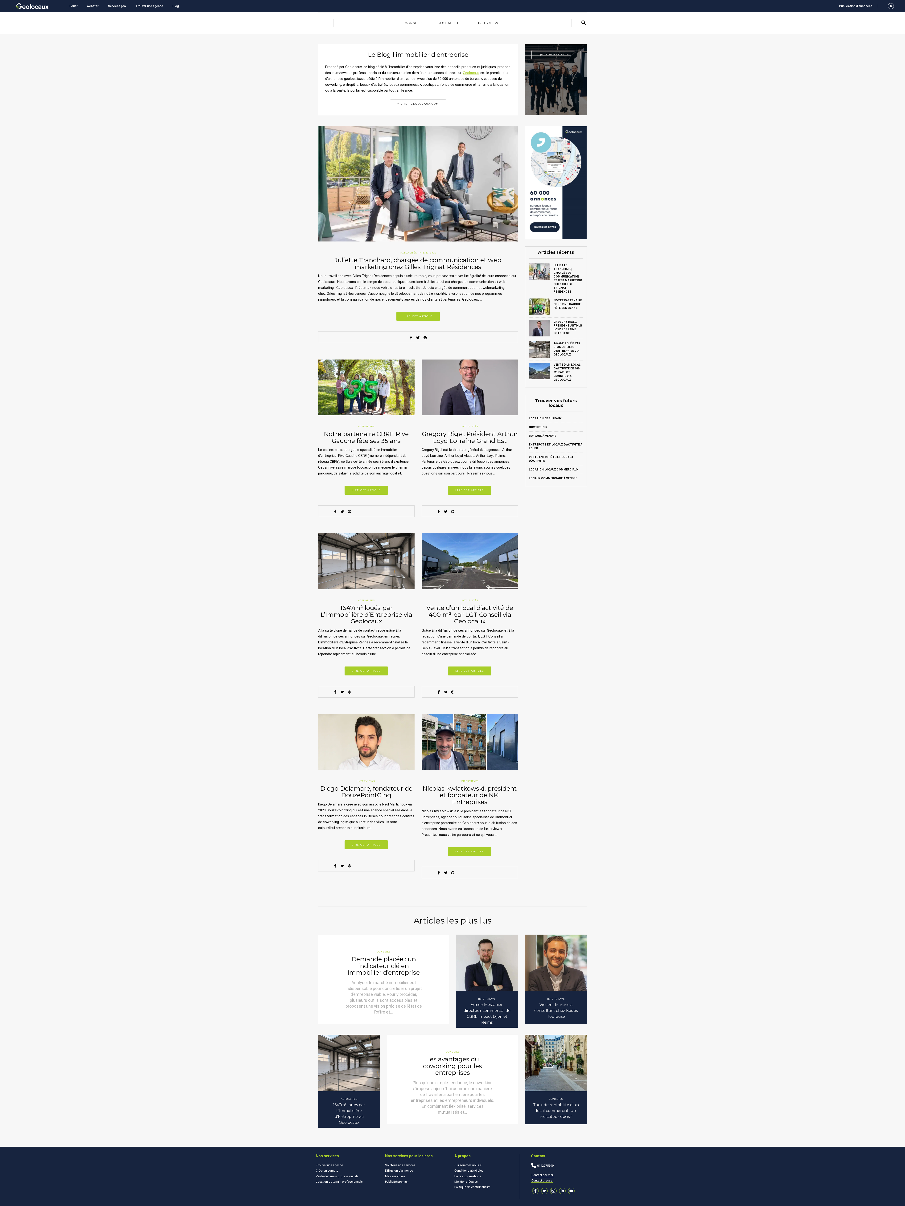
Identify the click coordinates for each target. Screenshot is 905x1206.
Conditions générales (468, 1170)
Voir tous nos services (400, 1165)
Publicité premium (397, 1181)
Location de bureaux (545, 418)
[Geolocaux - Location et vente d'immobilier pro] (32, 6)
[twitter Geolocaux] (544, 1191)
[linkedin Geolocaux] (562, 1191)
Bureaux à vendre (542, 435)
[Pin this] (425, 337)
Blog (176, 6)
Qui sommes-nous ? (556, 54)
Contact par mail (542, 1175)
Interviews (489, 23)
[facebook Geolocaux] (535, 1191)
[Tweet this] (418, 337)
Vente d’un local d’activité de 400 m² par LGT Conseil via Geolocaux (469, 614)
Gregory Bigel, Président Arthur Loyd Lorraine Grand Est (470, 437)
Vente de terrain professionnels (337, 1176)
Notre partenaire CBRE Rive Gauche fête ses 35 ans (366, 437)
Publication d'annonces (855, 6)
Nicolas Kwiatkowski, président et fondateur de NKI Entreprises (470, 795)
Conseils (414, 23)
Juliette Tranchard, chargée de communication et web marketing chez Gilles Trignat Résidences (418, 263)
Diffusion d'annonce (399, 1170)
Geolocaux (471, 73)
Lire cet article (418, 316)
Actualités (450, 23)
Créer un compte (327, 1170)
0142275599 (545, 1165)
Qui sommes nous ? (467, 1165)
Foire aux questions (467, 1176)
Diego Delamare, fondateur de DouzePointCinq (366, 792)
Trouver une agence (149, 6)
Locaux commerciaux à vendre (553, 478)
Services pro (117, 6)
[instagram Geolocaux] (553, 1191)
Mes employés (395, 1176)
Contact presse (541, 1180)
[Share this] (411, 337)
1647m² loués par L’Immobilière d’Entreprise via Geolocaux (366, 614)
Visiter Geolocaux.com (418, 103)
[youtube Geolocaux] (571, 1191)
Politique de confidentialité (472, 1187)
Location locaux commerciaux (553, 469)
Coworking (538, 427)
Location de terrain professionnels (339, 1181)
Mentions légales (466, 1181)
